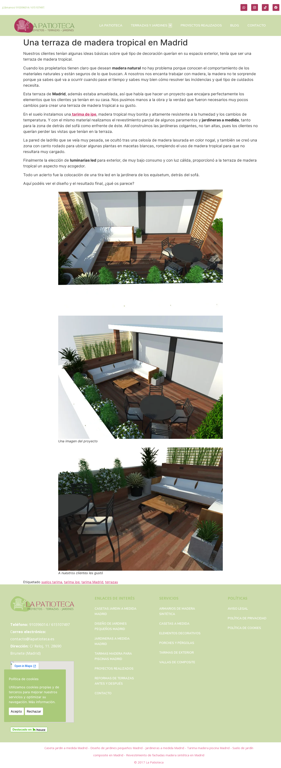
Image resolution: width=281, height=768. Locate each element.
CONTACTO (256, 25)
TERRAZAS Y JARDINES (149, 25)
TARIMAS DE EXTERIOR (176, 653)
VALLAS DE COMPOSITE (177, 662)
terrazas (111, 582)
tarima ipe (72, 582)
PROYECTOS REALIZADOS (201, 25)
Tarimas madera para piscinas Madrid (113, 656)
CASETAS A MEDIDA (174, 624)
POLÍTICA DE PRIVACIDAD (247, 618)
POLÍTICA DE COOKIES (244, 628)
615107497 (37, 7)
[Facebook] (276, 7)
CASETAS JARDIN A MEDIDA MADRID (115, 611)
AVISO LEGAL (238, 609)
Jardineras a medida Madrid (112, 641)
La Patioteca (155, 762)
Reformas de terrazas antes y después (114, 681)
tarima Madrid (92, 582)
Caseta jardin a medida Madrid (66, 748)
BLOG (234, 25)
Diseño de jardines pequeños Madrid (111, 626)
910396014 (22, 7)
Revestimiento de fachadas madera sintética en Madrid (165, 755)
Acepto (16, 711)
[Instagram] (254, 7)
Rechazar (34, 711)
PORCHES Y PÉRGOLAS (176, 643)
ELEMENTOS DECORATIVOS (180, 633)
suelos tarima (51, 582)
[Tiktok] (265, 7)
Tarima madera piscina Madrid (208, 748)
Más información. (42, 702)
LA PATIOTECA (110, 25)
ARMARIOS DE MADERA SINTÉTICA (177, 611)
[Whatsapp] (243, 7)
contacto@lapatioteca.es (32, 638)
